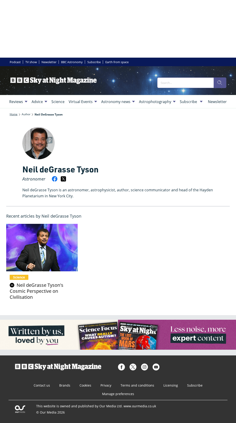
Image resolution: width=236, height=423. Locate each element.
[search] (220, 82)
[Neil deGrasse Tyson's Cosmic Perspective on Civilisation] (42, 248)
